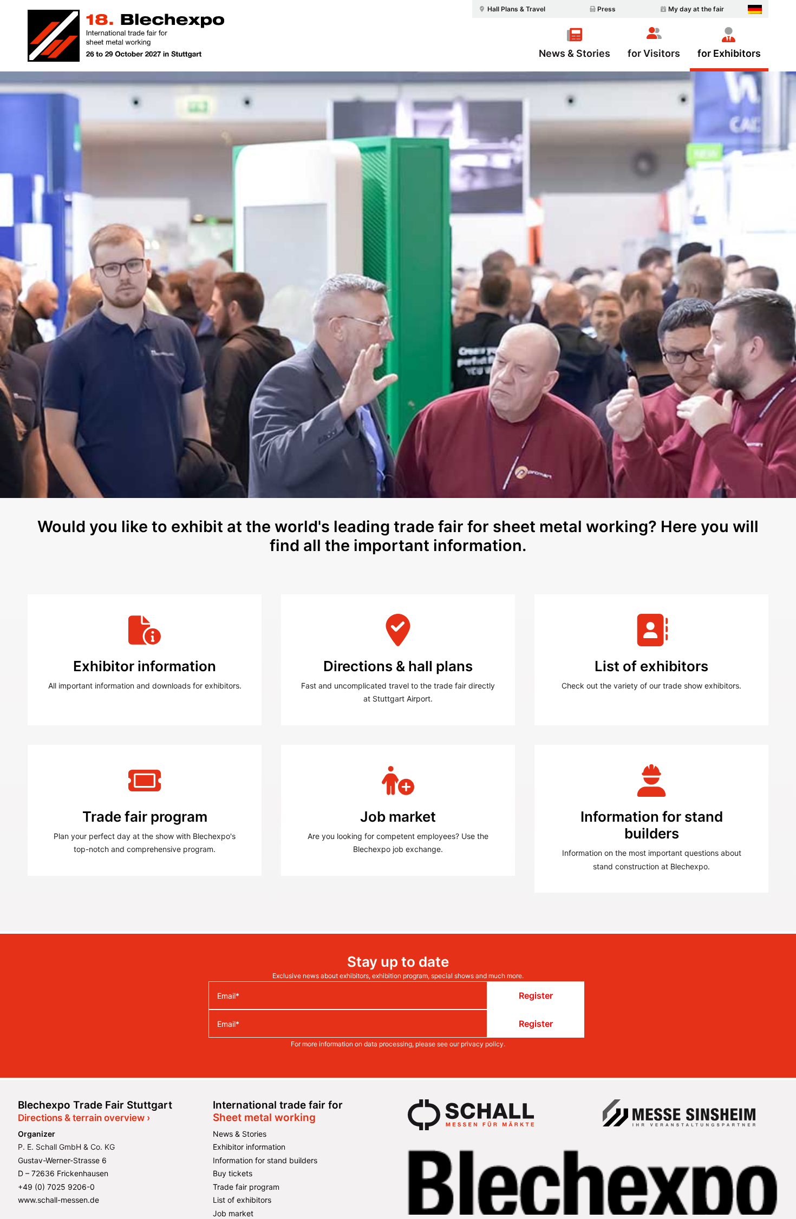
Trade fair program (246, 1186)
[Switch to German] (755, 9)
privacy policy (482, 1044)
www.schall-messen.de (58, 1199)
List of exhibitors (242, 1199)
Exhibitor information (249, 1146)
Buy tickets (232, 1173)
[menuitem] (510, 9)
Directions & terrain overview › (84, 1117)
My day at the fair (696, 9)
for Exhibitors (729, 53)
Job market (233, 1213)
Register (536, 995)
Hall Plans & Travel (516, 9)
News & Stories (574, 53)
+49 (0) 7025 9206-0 (56, 1186)
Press (606, 9)
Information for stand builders (265, 1160)
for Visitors (654, 53)
